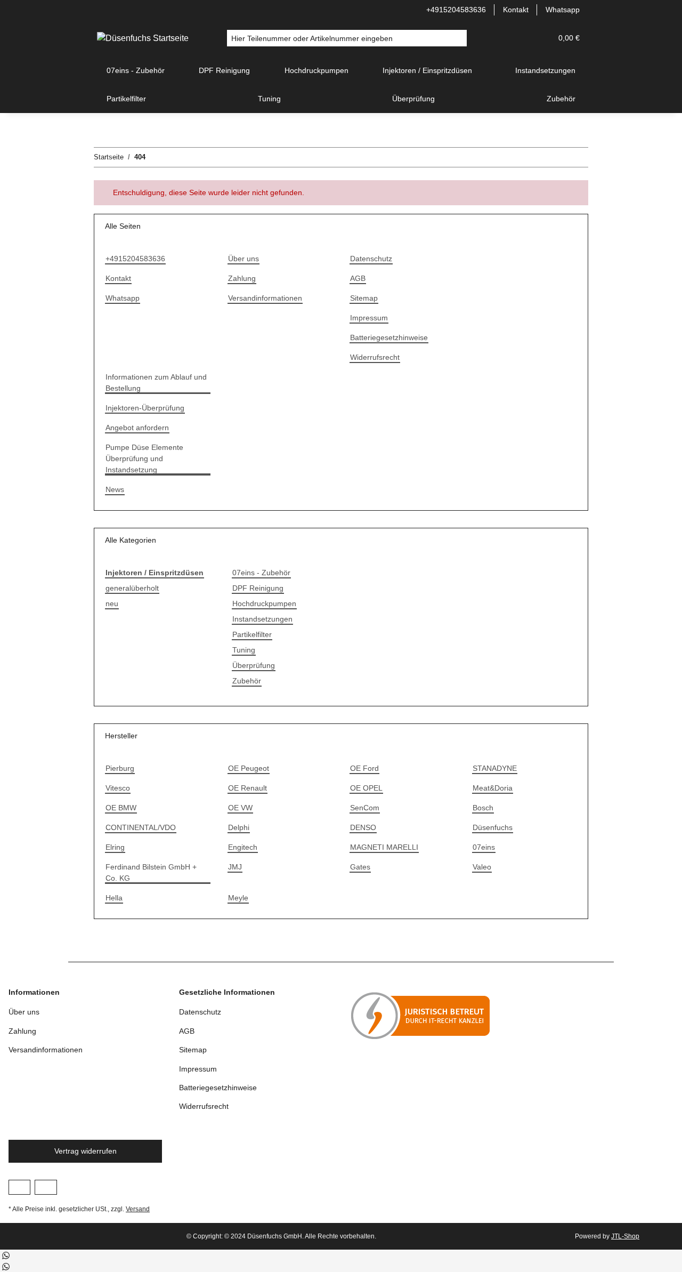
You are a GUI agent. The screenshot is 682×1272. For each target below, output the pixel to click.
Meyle (238, 897)
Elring (115, 847)
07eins (484, 847)
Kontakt (516, 9)
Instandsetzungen (262, 619)
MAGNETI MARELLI (384, 847)
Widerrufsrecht (375, 357)
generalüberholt (132, 588)
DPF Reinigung (257, 588)
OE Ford (364, 768)
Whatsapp (563, 9)
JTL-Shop (625, 1236)
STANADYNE (495, 768)
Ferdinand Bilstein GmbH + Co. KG (151, 872)
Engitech (242, 847)
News (114, 489)
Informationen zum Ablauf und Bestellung (156, 382)
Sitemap (364, 298)
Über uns (243, 258)
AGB (358, 278)
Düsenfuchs (493, 827)
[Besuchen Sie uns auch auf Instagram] (45, 1187)
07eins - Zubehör (261, 572)
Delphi (238, 827)
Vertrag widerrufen (85, 1151)
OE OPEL (366, 788)
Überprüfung (253, 665)
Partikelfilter (252, 634)
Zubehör (246, 681)
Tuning (243, 650)
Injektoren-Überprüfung (144, 408)
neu (111, 603)
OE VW (240, 807)
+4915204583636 (456, 9)
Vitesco (117, 788)
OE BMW (120, 807)
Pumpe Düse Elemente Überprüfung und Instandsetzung (144, 458)
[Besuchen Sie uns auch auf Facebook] (19, 1187)
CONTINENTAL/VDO (140, 827)
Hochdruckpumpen (264, 603)
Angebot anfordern (137, 427)
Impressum (369, 317)
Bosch (483, 807)
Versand (138, 1209)
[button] (518, 38)
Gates (360, 867)
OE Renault (247, 788)
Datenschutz (371, 258)
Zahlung (242, 278)
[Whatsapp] (5, 1255)
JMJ (235, 867)
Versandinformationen (265, 298)
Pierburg (119, 768)
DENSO (363, 827)
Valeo (482, 867)
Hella (114, 897)
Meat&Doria (493, 788)
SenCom (364, 807)
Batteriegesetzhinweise (389, 337)
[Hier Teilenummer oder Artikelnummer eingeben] (458, 38)
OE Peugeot (248, 768)
